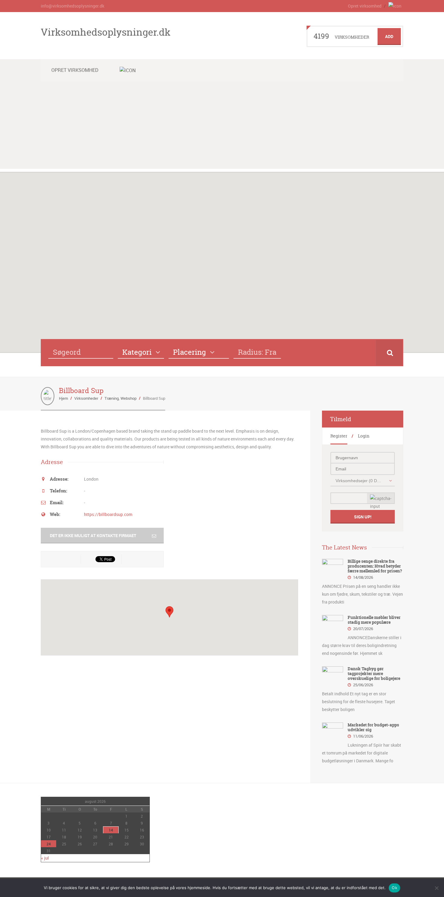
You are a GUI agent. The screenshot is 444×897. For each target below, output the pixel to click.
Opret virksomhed (364, 6)
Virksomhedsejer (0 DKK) (359, 480)
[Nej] (436, 888)
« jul (45, 858)
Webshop (129, 398)
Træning (112, 398)
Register (338, 436)
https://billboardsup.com (108, 514)
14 (111, 830)
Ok (394, 887)
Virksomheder (86, 398)
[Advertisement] (222, 126)
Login (363, 436)
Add (389, 36)
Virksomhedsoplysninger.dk (105, 32)
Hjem (63, 398)
